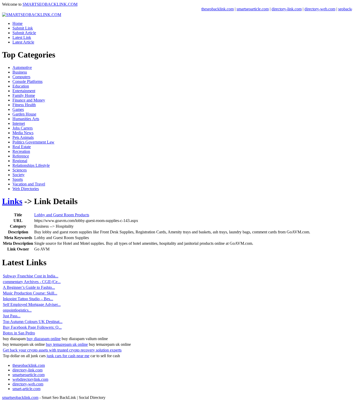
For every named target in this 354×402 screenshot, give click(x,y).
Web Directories (25, 188)
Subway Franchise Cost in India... (30, 276)
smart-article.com (26, 388)
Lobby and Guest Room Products (61, 215)
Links (12, 201)
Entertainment (23, 91)
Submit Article (24, 33)
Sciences (19, 170)
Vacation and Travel (28, 184)
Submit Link (22, 28)
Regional (19, 161)
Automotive (22, 67)
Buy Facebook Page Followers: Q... (32, 327)
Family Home (23, 95)
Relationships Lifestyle (31, 165)
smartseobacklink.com (20, 397)
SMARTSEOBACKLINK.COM (50, 4)
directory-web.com (314, 9)
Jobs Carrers (22, 128)
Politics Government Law (33, 142)
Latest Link (21, 37)
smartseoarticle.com (247, 9)
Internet (18, 123)
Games (18, 109)
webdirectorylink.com (30, 379)
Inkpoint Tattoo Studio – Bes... (28, 299)
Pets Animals (23, 137)
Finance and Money (28, 100)
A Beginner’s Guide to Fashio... (29, 287)
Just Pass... (11, 316)
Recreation (21, 151)
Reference (20, 156)
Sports (17, 179)
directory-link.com (281, 9)
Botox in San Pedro (19, 333)
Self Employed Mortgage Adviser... (32, 304)
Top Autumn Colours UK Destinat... (32, 321)
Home (17, 23)
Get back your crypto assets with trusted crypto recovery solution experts (62, 350)
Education (20, 86)
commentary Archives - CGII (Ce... (32, 281)
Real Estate (21, 147)
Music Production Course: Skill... (30, 293)
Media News (22, 133)
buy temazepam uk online (67, 344)
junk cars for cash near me (68, 356)
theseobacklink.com (212, 9)
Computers (21, 77)
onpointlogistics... (17, 310)
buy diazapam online (44, 338)
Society (18, 175)
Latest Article (23, 42)
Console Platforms (27, 81)
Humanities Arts (25, 119)
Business (19, 72)
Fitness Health (24, 105)
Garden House (24, 114)
